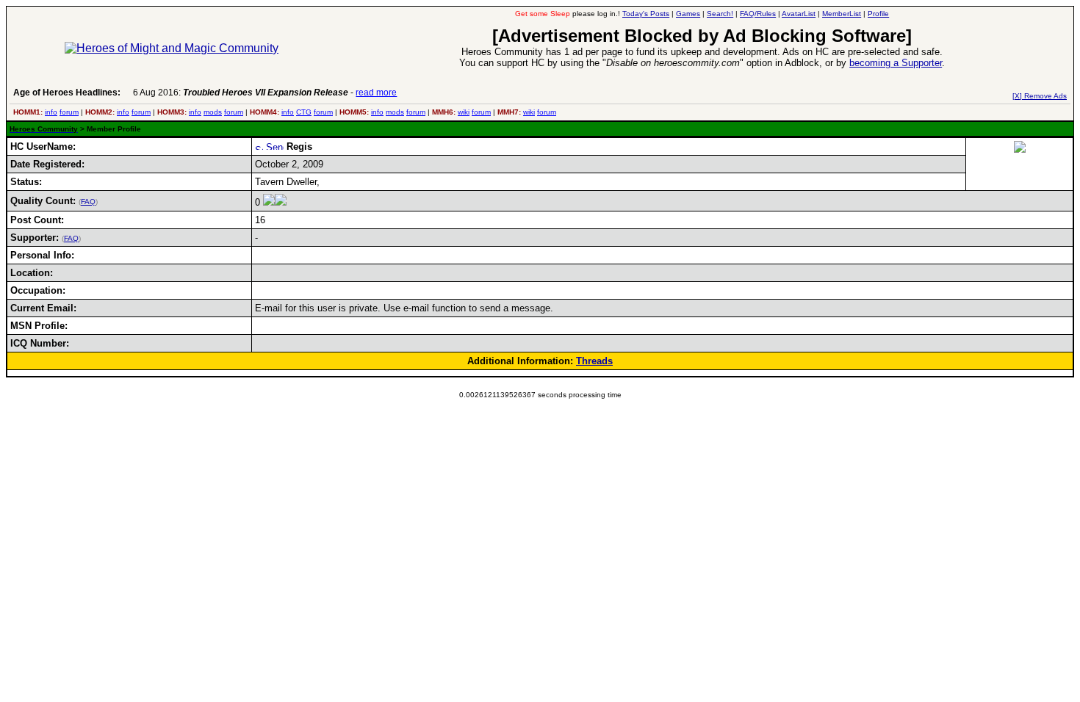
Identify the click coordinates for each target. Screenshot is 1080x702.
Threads (594, 360)
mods (213, 112)
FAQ (88, 202)
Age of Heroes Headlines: (66, 92)
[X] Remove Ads (1039, 96)
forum (69, 112)
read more (376, 92)
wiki (463, 112)
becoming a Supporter (895, 62)
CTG (304, 112)
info (51, 112)
